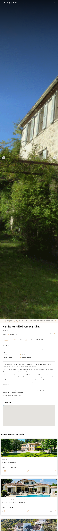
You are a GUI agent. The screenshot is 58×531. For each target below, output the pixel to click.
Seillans (53, 320)
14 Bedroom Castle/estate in (11, 460)
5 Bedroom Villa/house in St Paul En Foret (16, 500)
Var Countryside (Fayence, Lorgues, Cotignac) (39, 320)
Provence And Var (22, 320)
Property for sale (9, 320)
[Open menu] (54, 3)
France (15, 320)
